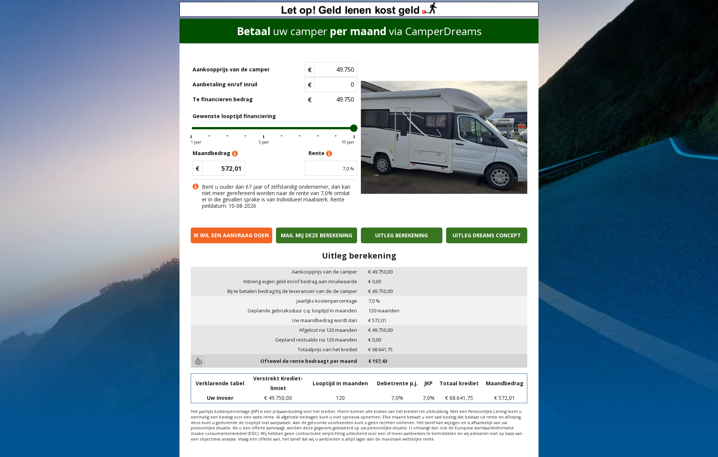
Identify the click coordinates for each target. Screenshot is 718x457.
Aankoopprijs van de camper (231, 69)
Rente (317, 153)
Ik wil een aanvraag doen (231, 235)
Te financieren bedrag (223, 99)
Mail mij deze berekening (316, 235)
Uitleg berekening (401, 235)
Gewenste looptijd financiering (234, 116)
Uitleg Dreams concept (486, 235)
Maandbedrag (212, 153)
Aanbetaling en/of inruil (225, 84)
